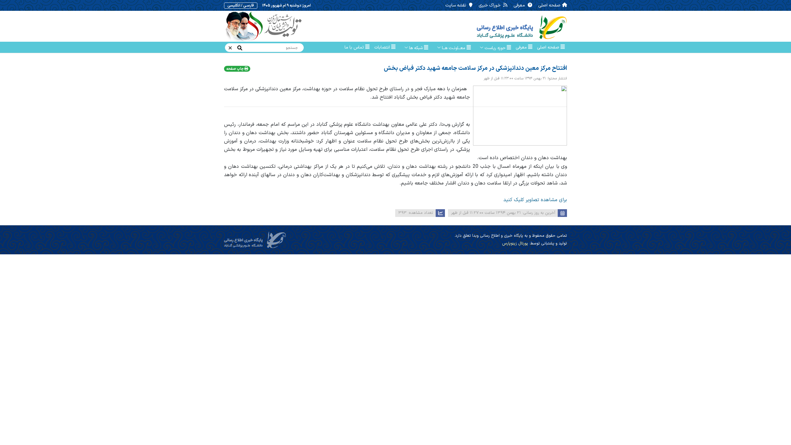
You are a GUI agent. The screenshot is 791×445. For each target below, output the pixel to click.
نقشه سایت (456, 5)
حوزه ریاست (495, 48)
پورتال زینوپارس (515, 243)
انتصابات (382, 47)
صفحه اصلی (549, 5)
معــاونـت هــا (454, 48)
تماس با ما (355, 47)
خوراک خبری (490, 5)
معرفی (520, 5)
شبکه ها (416, 48)
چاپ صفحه (235, 69)
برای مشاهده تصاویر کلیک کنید (535, 200)
